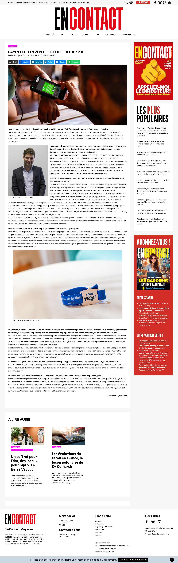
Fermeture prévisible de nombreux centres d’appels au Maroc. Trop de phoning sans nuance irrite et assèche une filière (152, 131)
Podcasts (98, 532)
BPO (63, 34)
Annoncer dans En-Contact (105, 548)
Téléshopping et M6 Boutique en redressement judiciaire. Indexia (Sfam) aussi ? (153, 221)
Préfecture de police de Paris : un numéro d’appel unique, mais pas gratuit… (150, 143)
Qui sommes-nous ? (102, 543)
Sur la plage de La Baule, (19, 132)
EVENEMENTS (128, 34)
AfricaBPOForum (151, 531)
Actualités (99, 524)
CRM (73, 34)
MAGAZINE (110, 34)
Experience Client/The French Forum (159, 528)
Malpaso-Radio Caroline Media (157, 534)
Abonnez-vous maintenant (133, 559)
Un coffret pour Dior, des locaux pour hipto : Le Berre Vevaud (24, 462)
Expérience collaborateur (22, 450)
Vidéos (98, 535)
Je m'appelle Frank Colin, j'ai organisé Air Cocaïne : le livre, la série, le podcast (153, 172)
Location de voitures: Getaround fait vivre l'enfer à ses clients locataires (152, 211)
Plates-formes (100, 530)
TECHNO (85, 34)
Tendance (13, 46)
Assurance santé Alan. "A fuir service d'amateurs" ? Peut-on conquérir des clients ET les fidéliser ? (152, 163)
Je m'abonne (143, 2)
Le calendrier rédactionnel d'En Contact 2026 (112, 546)
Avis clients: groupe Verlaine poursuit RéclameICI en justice (152, 153)
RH (97, 34)
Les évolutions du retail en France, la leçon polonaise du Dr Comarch (67, 460)
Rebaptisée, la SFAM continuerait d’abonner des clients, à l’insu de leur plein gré (152, 191)
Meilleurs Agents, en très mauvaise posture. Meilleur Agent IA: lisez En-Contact (151, 202)
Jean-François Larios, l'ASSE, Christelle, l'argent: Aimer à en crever (152, 181)
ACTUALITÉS (48, 34)
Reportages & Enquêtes (104, 527)
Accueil (98, 521)
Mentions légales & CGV (104, 551)
